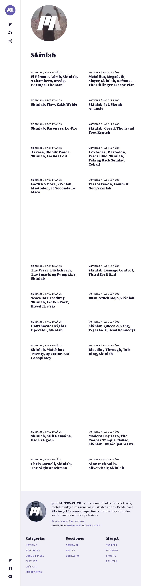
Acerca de (72, 545)
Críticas (31, 566)
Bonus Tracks (35, 555)
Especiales (33, 550)
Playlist (31, 561)
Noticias (31, 545)
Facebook (112, 550)
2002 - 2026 (61, 521)
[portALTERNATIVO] (10, 10)
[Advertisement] (83, 229)
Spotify (111, 555)
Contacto (72, 555)
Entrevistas (34, 572)
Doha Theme (92, 525)
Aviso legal (78, 521)
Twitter (111, 545)
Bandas (70, 550)
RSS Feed (111, 561)
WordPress (74, 525)
